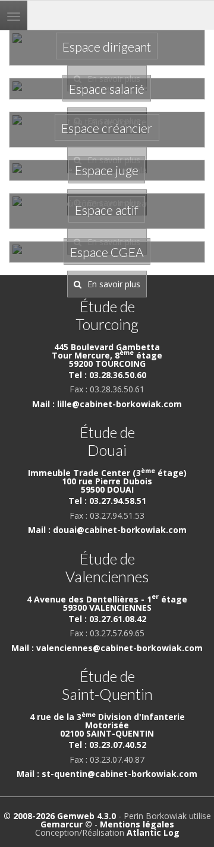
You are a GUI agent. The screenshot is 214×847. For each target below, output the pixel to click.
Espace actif (107, 209)
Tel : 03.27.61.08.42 (107, 618)
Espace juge (107, 170)
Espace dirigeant (106, 46)
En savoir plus (113, 284)
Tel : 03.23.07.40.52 (107, 744)
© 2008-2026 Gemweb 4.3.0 (60, 815)
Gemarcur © (66, 824)
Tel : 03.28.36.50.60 (107, 374)
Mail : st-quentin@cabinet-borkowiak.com (107, 773)
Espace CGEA (107, 252)
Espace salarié (106, 88)
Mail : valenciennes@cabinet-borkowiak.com (107, 648)
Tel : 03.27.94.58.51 (107, 500)
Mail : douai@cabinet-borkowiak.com (107, 529)
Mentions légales (137, 824)
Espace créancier (107, 127)
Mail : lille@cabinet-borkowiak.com (107, 404)
